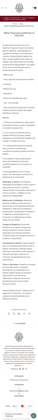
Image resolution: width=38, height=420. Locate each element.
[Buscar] (5, 7)
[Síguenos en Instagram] (20, 369)
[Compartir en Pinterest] (24, 314)
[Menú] (2, 7)
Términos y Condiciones (19, 380)
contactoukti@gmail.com (19, 391)
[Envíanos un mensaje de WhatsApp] (33, 415)
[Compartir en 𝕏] (14, 314)
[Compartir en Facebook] (9, 314)
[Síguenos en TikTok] (23, 369)
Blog (21, 24)
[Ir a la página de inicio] (19, 8)
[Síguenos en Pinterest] (26, 369)
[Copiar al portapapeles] (29, 314)
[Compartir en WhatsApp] (19, 314)
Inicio (15, 24)
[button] (19, 323)
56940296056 (19, 396)
